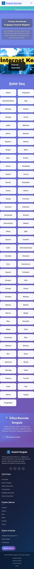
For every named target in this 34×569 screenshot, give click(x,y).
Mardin (26, 305)
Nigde (8, 329)
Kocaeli (8, 288)
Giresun (26, 215)
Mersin (8, 313)
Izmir (8, 248)
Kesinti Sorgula (6, 483)
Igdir (26, 231)
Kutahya (8, 297)
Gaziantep (8, 215)
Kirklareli (25, 272)
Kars (8, 264)
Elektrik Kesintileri (7, 486)
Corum (25, 174)
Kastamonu (26, 264)
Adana (8, 93)
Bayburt (8, 142)
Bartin (8, 133)
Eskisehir (25, 207)
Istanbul (26, 239)
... (10, 468)
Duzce (8, 191)
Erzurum (8, 207)
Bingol (8, 150)
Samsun (26, 346)
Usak (8, 386)
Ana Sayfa (5, 479)
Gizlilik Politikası (17, 558)
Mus (8, 321)
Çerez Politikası (17, 563)
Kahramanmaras (26, 248)
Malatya (26, 297)
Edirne (25, 191)
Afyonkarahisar (8, 101)
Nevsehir (26, 321)
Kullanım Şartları (17, 560)
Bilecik (25, 142)
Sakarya (8, 346)
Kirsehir (8, 280)
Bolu (8, 158)
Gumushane (8, 223)
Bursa (8, 166)
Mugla (26, 313)
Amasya (8, 109)
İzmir (3, 514)
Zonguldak (8, 403)
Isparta (8, 239)
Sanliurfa (8, 362)
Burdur (25, 158)
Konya (26, 288)
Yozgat (25, 395)
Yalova (8, 395)
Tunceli (26, 378)
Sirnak (26, 362)
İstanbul (4, 507)
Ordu (26, 329)
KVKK (17, 566)
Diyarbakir (26, 182)
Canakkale (26, 166)
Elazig (8, 199)
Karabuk (8, 256)
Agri (25, 101)
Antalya (8, 117)
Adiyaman (26, 93)
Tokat (26, 370)
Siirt (8, 354)
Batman (26, 133)
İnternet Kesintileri (7, 496)
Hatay (8, 231)
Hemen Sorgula (8, 548)
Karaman (26, 256)
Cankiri (8, 174)
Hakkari (26, 223)
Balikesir (26, 125)
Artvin (26, 117)
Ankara (26, 109)
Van (25, 386)
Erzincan (26, 199)
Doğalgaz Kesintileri (8, 493)
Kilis (26, 280)
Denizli (8, 182)
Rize (25, 337)
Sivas (26, 354)
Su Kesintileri (6, 489)
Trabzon (8, 378)
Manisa (8, 305)
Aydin (8, 125)
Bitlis (26, 150)
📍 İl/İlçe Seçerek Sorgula (12, 437)
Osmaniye (8, 337)
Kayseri (8, 272)
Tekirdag (8, 370)
